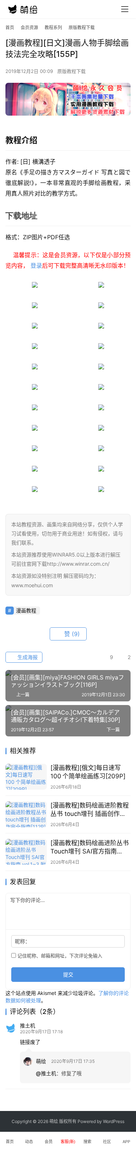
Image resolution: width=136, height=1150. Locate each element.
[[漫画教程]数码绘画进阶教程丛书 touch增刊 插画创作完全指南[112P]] (26, 814)
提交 (68, 974)
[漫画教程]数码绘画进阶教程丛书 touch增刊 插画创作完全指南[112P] (89, 810)
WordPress (113, 1121)
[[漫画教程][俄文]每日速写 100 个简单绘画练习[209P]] (26, 777)
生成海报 (27, 657)
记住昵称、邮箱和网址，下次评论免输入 (59, 956)
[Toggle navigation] (124, 9)
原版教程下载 (71, 71)
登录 (36, 265)
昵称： (22, 941)
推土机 (27, 1025)
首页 (9, 27)
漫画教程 (26, 610)
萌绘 (41, 1061)
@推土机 (46, 1073)
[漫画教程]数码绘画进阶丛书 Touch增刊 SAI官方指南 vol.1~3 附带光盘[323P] (89, 847)
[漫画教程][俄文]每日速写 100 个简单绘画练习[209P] (87, 772)
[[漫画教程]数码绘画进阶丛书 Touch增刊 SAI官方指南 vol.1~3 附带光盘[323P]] (26, 852)
